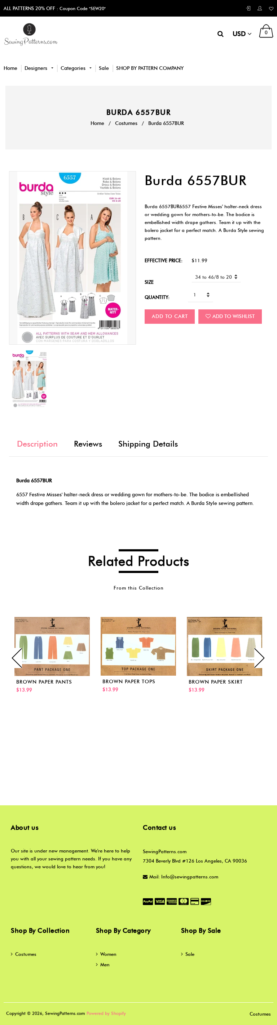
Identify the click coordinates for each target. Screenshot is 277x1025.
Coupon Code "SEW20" (82, 8)
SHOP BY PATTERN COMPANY (150, 68)
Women (108, 954)
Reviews (88, 444)
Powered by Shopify (106, 1013)
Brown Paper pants (44, 682)
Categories (74, 68)
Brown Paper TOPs (128, 682)
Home (10, 68)
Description (37, 444)
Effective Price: (164, 260)
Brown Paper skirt (216, 682)
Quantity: (157, 297)
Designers (37, 68)
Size (149, 282)
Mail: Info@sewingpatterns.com (183, 876)
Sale (104, 68)
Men (105, 964)
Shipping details (148, 444)
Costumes (126, 123)
